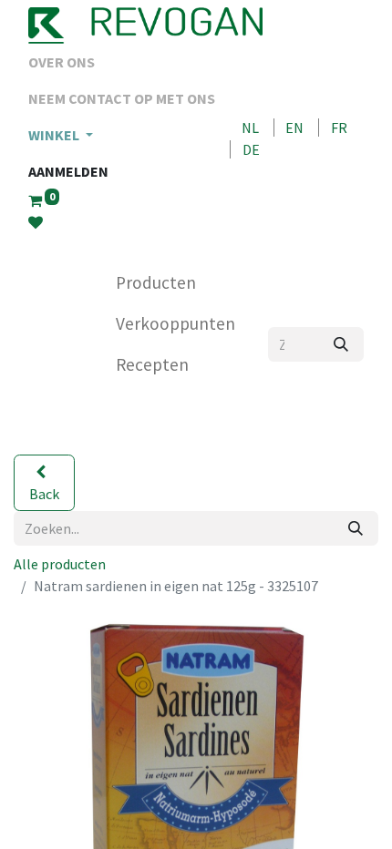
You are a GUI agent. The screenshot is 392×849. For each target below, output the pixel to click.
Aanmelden (68, 171)
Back (44, 494)
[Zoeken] (341, 344)
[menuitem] (121, 62)
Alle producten (60, 564)
